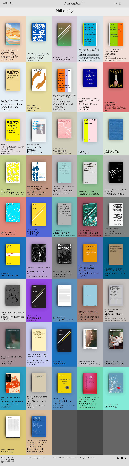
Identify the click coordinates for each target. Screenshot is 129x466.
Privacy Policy (74, 458)
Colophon (83, 458)
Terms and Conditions (60, 458)
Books (9, 3)
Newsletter (92, 458)
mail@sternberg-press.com (36, 458)
